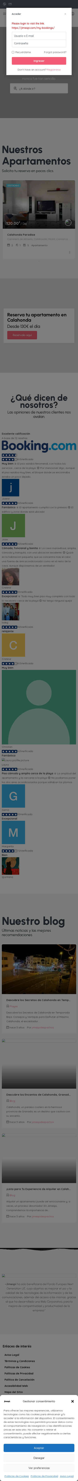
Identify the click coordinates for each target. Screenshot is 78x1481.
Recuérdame (23, 52)
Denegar (39, 1458)
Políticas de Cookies (17, 1476)
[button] (72, 1401)
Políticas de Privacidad (44, 1476)
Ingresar (39, 61)
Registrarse (54, 69)
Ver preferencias (39, 1468)
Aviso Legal (67, 1476)
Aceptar (39, 1448)
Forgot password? (55, 52)
